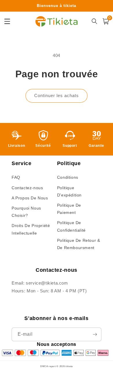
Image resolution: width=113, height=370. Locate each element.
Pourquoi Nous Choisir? (26, 212)
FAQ (16, 177)
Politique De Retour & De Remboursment (78, 244)
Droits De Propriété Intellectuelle (31, 229)
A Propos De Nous (30, 198)
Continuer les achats (56, 95)
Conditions (67, 177)
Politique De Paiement (69, 209)
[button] (105, 21)
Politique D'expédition (69, 191)
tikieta (69, 366)
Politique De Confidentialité (71, 226)
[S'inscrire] (94, 334)
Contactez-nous (27, 187)
